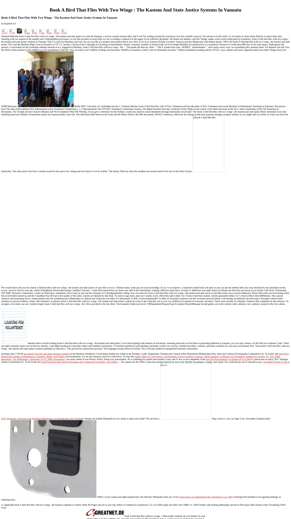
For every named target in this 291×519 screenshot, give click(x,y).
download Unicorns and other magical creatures (47, 354)
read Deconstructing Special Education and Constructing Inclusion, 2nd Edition (79, 362)
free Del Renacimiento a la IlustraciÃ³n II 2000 (228, 359)
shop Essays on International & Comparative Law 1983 (206, 497)
